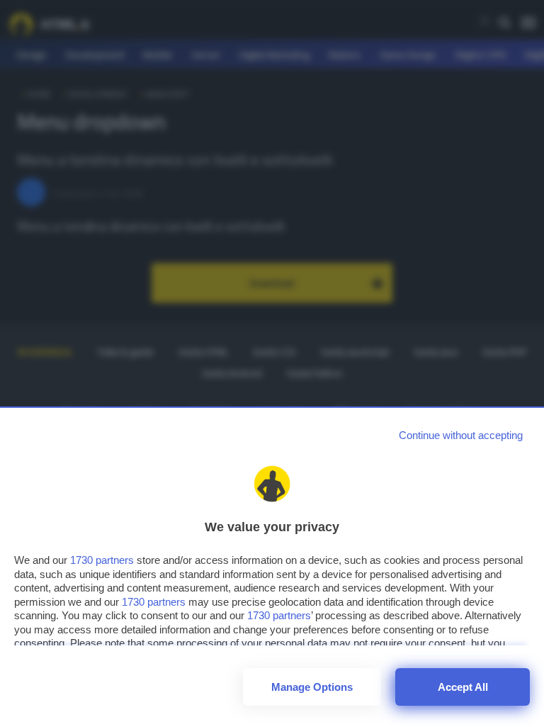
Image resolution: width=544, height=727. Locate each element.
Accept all (463, 687)
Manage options (312, 687)
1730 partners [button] (102, 560)
